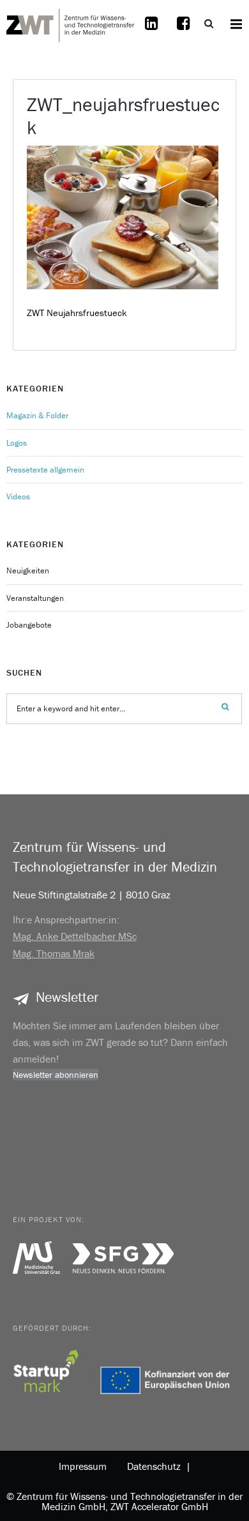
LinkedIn (152, 31)
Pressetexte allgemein (45, 469)
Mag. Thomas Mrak (53, 953)
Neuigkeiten (27, 570)
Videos (18, 496)
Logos (16, 442)
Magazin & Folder (37, 415)
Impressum (83, 1466)
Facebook (184, 31)
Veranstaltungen (35, 598)
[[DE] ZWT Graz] (70, 24)
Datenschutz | (156, 1466)
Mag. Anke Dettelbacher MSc (75, 936)
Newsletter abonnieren (55, 1074)
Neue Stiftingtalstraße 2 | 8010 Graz (91, 894)
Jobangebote (29, 624)
